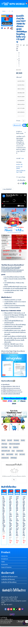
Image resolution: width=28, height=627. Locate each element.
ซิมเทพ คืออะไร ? (6, 384)
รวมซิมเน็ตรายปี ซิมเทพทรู (8, 579)
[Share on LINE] (26, 183)
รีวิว (14, 479)
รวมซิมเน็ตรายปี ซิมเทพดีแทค (8, 582)
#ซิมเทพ (3, 351)
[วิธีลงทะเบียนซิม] (14, 416)
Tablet (3, 561)
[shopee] (19, 609)
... (7, 11)
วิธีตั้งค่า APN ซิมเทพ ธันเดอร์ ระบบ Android (12, 392)
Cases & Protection (6, 567)
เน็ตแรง (16, 353)
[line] (14, 609)
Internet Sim (4, 556)
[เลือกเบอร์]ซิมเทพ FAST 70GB (20, 171)
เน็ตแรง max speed (14, 444)
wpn (3, 454)
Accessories (4, 564)
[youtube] (11, 609)
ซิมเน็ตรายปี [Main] (19, 167)
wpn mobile (10, 454)
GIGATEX (15, 447)
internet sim (5, 458)
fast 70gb (4, 447)
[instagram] (8, 609)
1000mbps (13, 458)
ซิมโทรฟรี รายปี (5, 451)
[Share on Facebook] (23, 183)
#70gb (14, 351)
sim (16, 454)
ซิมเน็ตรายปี (19, 164)
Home (3, 11)
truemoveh (20, 451)
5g (10, 447)
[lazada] (22, 609)
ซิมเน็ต (11, 353)
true (22, 158)
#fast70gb (9, 351)
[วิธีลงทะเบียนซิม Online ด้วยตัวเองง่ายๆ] (14, 427)
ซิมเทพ (3, 440)
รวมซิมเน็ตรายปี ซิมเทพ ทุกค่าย (9, 576)
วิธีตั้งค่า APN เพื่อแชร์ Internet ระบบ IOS (12, 390)
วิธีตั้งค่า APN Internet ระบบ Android (11, 388)
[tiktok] (17, 609)
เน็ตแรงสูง (4, 444)
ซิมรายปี (6, 353)
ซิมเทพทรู (16, 440)
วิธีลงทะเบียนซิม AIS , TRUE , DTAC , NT (11, 386)
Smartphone (4, 559)
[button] (24, 4)
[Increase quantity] (25, 121)
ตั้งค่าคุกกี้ (20, 621)
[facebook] (5, 609)
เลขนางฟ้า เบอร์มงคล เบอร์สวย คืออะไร (11, 394)
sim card (22, 454)
